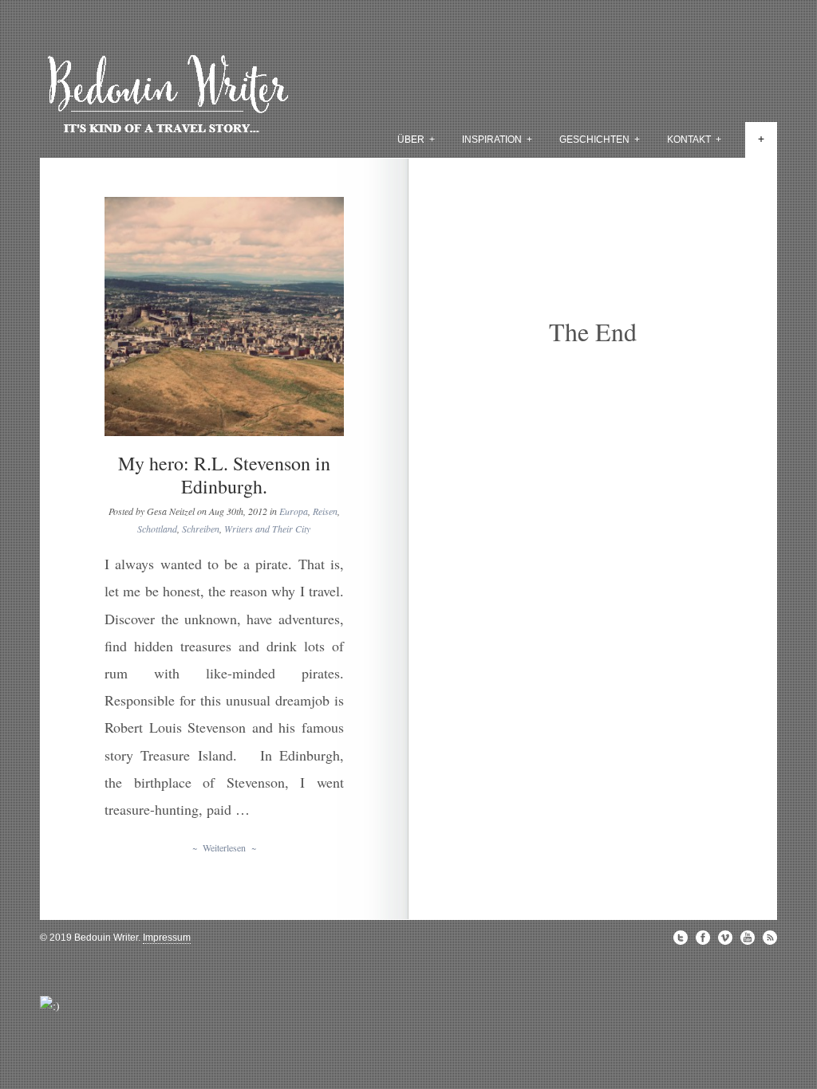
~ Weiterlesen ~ (224, 847)
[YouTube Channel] (747, 937)
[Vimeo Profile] (725, 937)
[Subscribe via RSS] (770, 937)
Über (416, 139)
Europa (293, 511)
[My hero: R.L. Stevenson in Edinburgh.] (224, 316)
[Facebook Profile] (703, 937)
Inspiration (497, 139)
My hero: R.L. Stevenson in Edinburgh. (224, 474)
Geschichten (599, 139)
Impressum (167, 937)
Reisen (325, 511)
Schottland (157, 528)
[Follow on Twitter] (680, 937)
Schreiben (200, 528)
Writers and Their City (267, 528)
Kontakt (694, 139)
